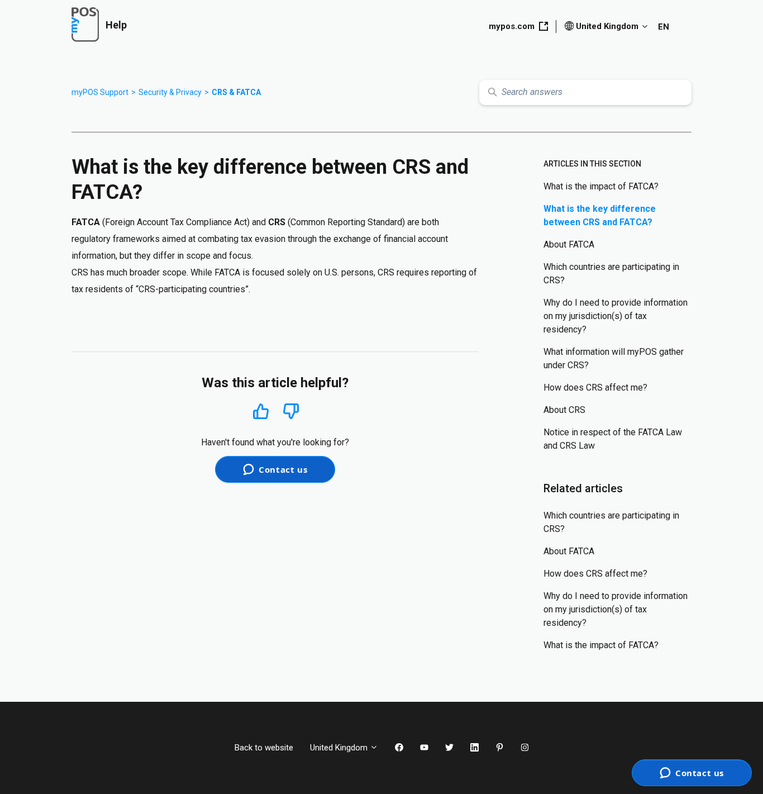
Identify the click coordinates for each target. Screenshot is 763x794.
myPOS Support (99, 92)
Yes (261, 411)
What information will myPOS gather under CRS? (613, 358)
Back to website (264, 748)
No (291, 411)
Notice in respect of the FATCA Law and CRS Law (612, 439)
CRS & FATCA (236, 92)
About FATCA (568, 244)
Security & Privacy (170, 92)
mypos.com (512, 26)
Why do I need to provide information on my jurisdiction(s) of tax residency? (615, 316)
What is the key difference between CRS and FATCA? (599, 215)
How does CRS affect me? (595, 387)
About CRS (564, 410)
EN (663, 27)
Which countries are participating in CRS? (611, 274)
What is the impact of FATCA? (601, 186)
